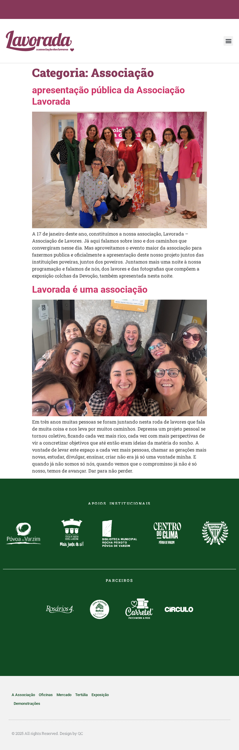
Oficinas (46, 695)
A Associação (23, 695)
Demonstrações (27, 703)
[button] (228, 41)
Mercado (64, 695)
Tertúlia (81, 695)
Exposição (100, 695)
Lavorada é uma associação (89, 289)
